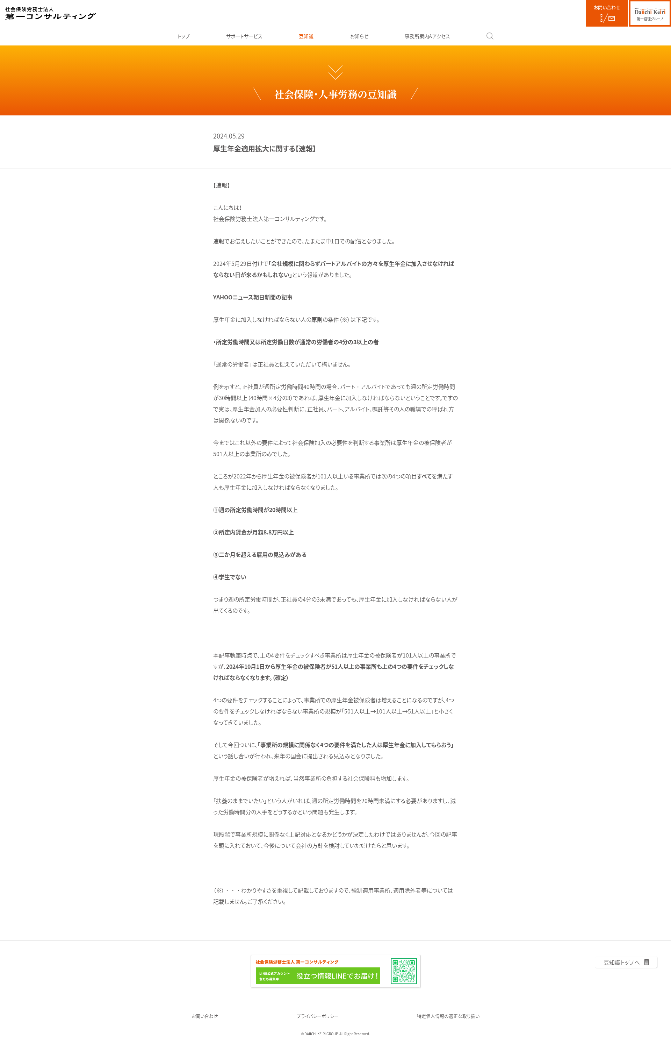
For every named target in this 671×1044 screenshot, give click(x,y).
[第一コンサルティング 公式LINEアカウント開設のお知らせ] (335, 971)
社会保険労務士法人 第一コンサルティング (50, 13)
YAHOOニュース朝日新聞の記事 (253, 297)
